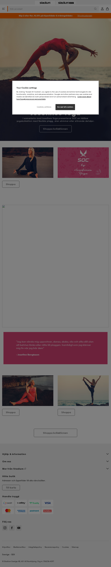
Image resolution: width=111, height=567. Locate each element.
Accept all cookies (65, 107)
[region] (55, 98)
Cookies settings (44, 107)
